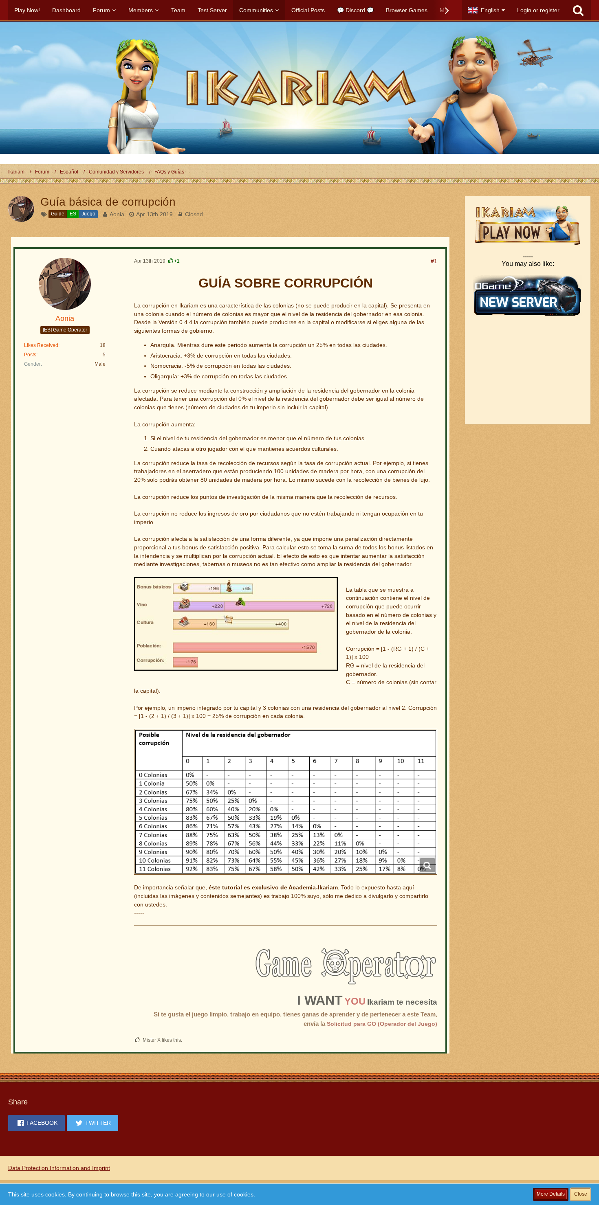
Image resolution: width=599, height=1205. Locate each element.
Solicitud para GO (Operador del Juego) (382, 1024)
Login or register (538, 10)
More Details (551, 1194)
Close (580, 1194)
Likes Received (41, 345)
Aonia (117, 214)
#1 (434, 261)
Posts (30, 355)
